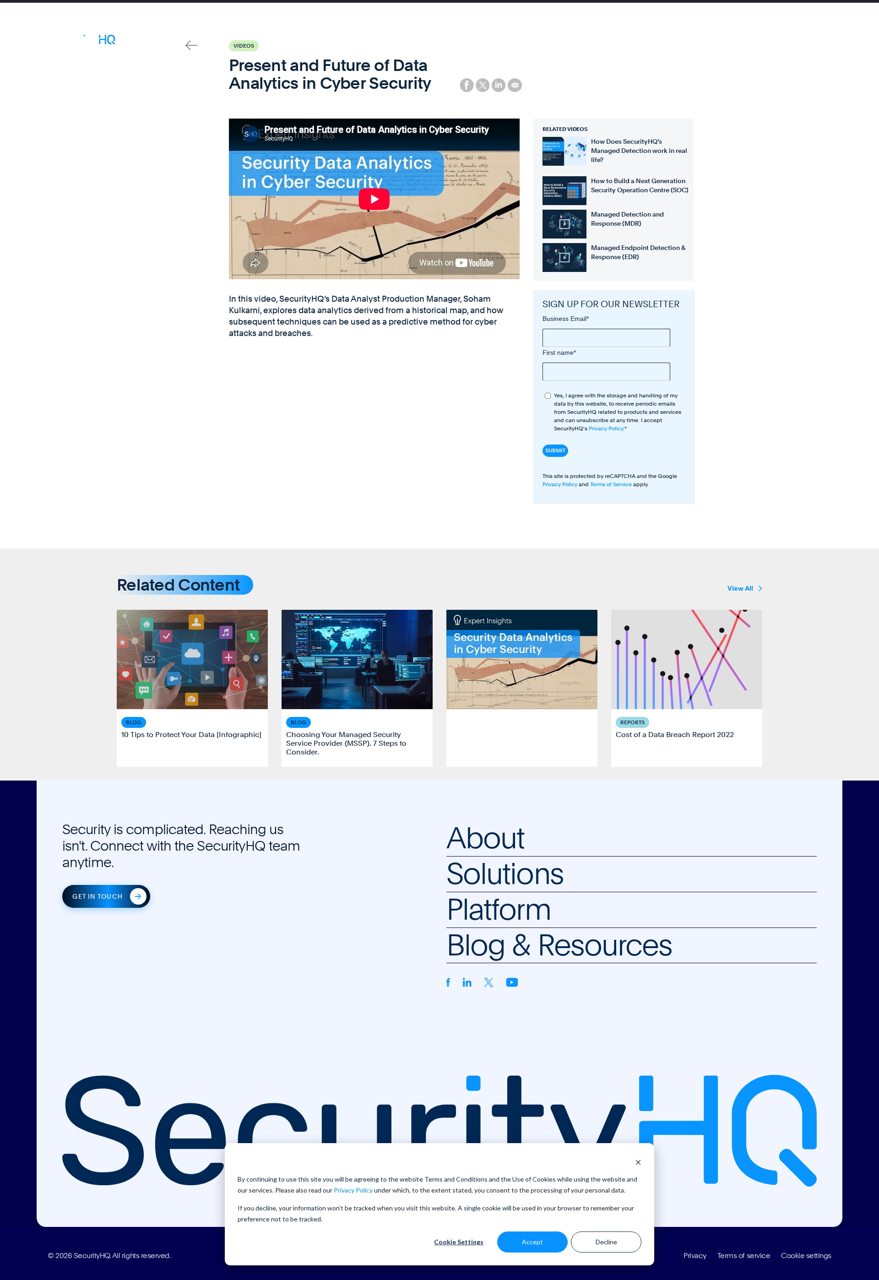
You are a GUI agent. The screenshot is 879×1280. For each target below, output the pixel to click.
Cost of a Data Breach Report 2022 (675, 734)
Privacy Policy (353, 1190)
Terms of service (743, 1256)
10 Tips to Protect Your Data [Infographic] (191, 734)
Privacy (695, 1256)
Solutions (383, 41)
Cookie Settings (458, 1242)
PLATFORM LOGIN (794, 40)
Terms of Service (611, 484)
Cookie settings (806, 1256)
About (343, 41)
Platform (428, 41)
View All (740, 588)
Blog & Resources (486, 41)
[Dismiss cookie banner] (638, 1161)
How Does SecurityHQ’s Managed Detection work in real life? (639, 150)
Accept (532, 1242)
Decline (606, 1242)
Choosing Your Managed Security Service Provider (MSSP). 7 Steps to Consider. (346, 743)
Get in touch (97, 896)
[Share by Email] (515, 84)
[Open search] (741, 41)
